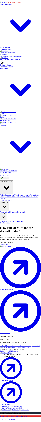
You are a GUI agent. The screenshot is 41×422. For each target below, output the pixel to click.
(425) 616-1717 (4, 339)
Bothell (8, 212)
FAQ (38, 346)
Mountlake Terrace (15, 212)
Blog (1, 176)
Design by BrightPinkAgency (9, 351)
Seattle (23, 212)
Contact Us (6, 176)
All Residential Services (7, 195)
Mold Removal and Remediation (22, 197)
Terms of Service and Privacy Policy (11, 416)
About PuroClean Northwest (8, 221)
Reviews (20, 221)
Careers (34, 346)
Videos (27, 346)
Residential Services (6, 346)
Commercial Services (6, 67)
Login (25, 416)
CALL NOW (4, 244)
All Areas (3, 212)
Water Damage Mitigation (22, 195)
